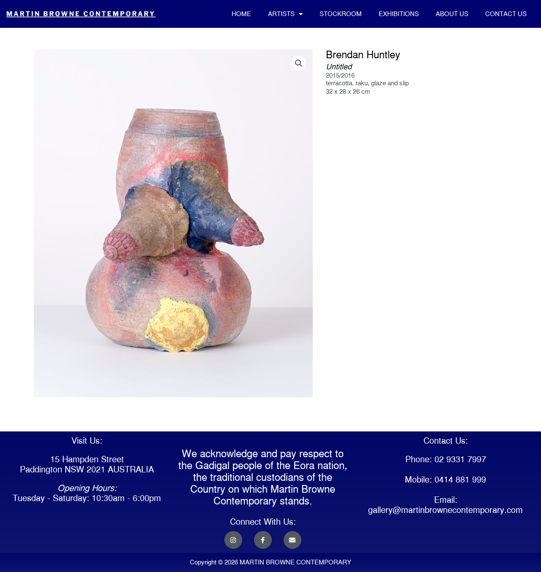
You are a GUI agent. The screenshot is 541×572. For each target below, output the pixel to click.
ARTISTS (281, 13)
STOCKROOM (341, 13)
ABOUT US (452, 13)
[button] (298, 63)
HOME (241, 13)
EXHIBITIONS (399, 13)
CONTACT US (506, 13)
